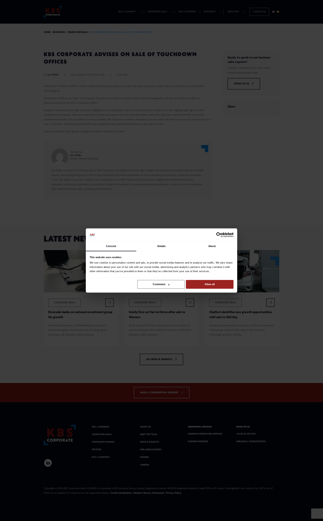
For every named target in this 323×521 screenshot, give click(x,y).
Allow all (210, 284)
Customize (159, 284)
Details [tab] (161, 246)
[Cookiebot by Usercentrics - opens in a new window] (219, 234)
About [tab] (212, 246)
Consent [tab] (111, 246)
